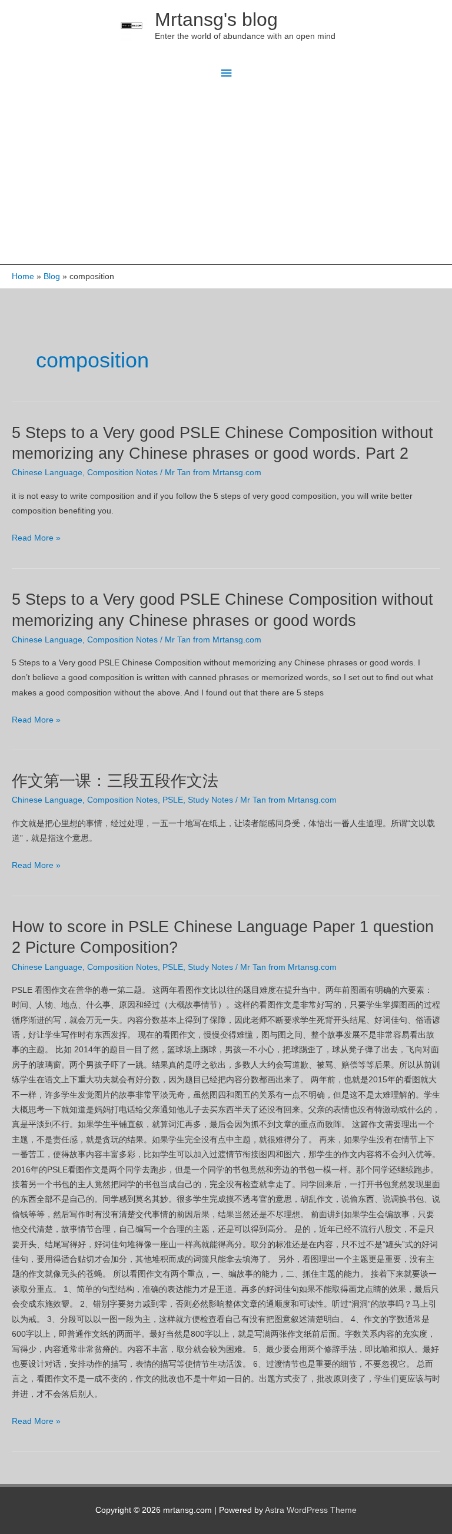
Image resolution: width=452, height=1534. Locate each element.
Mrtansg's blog (216, 19)
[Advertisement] (226, 176)
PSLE (172, 800)
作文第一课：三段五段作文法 (115, 780)
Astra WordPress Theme (311, 1510)
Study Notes (210, 800)
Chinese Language (47, 472)
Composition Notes (122, 472)
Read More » (36, 539)
